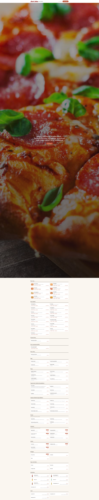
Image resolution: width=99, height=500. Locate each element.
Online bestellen (65, 1)
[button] (39, 284)
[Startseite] (34, 1)
